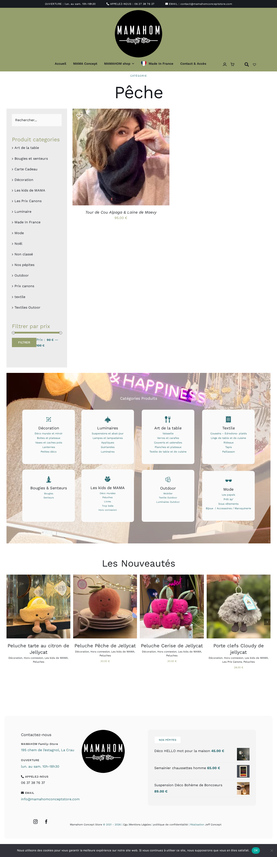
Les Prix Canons (28, 201)
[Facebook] (46, 822)
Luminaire (22, 211)
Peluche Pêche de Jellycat (105, 645)
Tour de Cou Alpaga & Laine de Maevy (120, 212)
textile (19, 297)
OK (256, 850)
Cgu (125, 824)
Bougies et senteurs (31, 158)
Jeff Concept (213, 824)
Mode (19, 233)
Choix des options (111, 157)
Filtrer (24, 342)
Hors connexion (33, 657)
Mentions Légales (140, 824)
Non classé (23, 254)
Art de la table (26, 148)
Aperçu (141, 157)
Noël (18, 244)
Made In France (27, 222)
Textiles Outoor (27, 307)
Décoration (23, 180)
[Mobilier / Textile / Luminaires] (168, 496)
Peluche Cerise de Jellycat (172, 645)
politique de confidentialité (170, 824)
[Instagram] (35, 822)
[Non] (271, 850)
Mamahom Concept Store (86, 824)
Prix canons (24, 286)
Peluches (38, 661)
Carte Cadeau (25, 169)
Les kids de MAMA (29, 190)
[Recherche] (247, 64)
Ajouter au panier (95, 607)
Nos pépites (24, 265)
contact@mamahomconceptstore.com (206, 3)
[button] (77, 114)
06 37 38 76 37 (144, 3)
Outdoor (21, 275)
